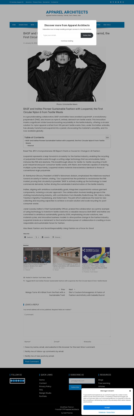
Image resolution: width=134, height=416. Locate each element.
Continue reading (67, 41)
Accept (107, 407)
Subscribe (87, 35)
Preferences (102, 412)
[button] (130, 391)
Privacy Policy (111, 412)
